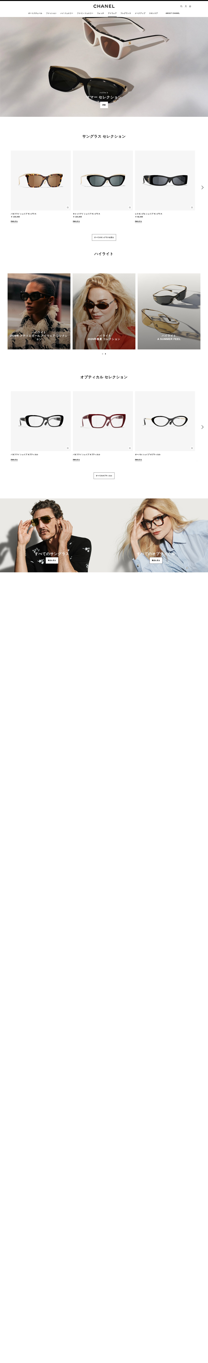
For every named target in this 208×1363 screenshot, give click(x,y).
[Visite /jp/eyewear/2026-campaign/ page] (104, 311)
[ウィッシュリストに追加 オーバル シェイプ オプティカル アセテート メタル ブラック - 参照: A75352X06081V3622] (192, 448)
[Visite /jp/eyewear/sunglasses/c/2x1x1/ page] (52, 535)
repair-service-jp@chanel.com (30, 596)
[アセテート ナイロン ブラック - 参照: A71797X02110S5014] (165, 180)
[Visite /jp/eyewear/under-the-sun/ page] (104, 58)
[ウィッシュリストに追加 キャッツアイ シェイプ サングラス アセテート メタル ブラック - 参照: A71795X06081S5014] (130, 207)
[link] (190, 6)
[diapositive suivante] (202, 187)
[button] (51, 14)
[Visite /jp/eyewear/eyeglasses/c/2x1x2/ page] (156, 535)
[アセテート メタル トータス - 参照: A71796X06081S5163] (41, 180)
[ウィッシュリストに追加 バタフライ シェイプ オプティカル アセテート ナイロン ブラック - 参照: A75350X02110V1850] (68, 448)
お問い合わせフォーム (26, 586)
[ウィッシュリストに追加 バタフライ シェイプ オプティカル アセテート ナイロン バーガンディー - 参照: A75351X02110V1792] (130, 448)
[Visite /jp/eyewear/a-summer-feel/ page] (169, 311)
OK (188, 593)
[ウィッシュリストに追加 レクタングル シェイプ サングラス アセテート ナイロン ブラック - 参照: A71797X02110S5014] (192, 207)
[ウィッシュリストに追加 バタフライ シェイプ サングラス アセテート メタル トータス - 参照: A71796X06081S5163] (68, 207)
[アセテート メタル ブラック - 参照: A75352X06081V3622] (165, 421)
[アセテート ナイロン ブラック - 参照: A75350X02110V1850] (41, 421)
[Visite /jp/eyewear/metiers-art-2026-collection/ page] (39, 311)
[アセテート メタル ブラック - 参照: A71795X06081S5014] (103, 180)
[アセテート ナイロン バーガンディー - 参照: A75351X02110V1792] (103, 421)
